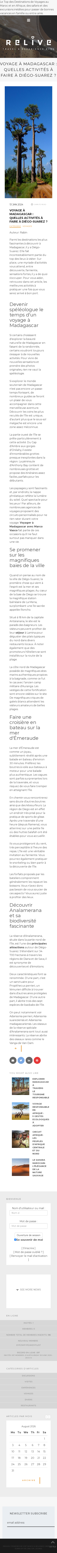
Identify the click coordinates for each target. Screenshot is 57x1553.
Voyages (27, 226)
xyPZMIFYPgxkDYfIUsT (28, 1345)
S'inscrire (28, 1248)
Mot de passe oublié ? (28, 1252)
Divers (28, 1400)
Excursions (28, 1376)
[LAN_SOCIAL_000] (21, 1060)
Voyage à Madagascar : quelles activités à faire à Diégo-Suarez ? (29, 216)
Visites (28, 1381)
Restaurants (28, 1405)
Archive (29, 1480)
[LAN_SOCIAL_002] (13, 1060)
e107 (25, 1546)
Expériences (28, 1388)
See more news (30, 1289)
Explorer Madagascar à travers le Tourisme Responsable (40, 1088)
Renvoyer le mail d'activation (29, 1255)
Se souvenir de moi (29, 1239)
